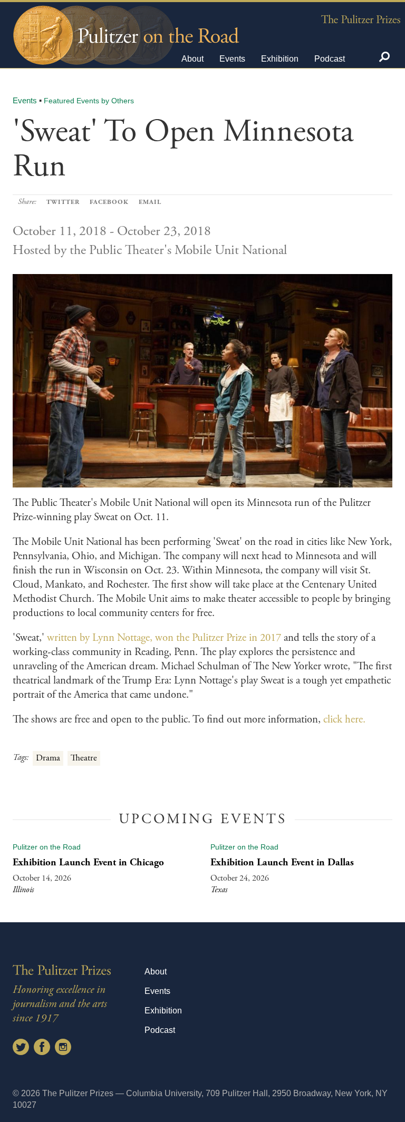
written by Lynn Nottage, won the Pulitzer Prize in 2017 (164, 638)
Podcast (329, 58)
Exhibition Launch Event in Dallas (282, 862)
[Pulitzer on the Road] (125, 26)
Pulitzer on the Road (47, 847)
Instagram (63, 1047)
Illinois (23, 889)
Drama (48, 758)
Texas (218, 889)
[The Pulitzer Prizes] (360, 18)
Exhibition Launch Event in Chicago (88, 862)
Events (232, 58)
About (192, 58)
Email (150, 202)
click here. (345, 719)
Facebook (109, 202)
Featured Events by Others (89, 100)
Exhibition (279, 58)
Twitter (63, 202)
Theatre (84, 758)
